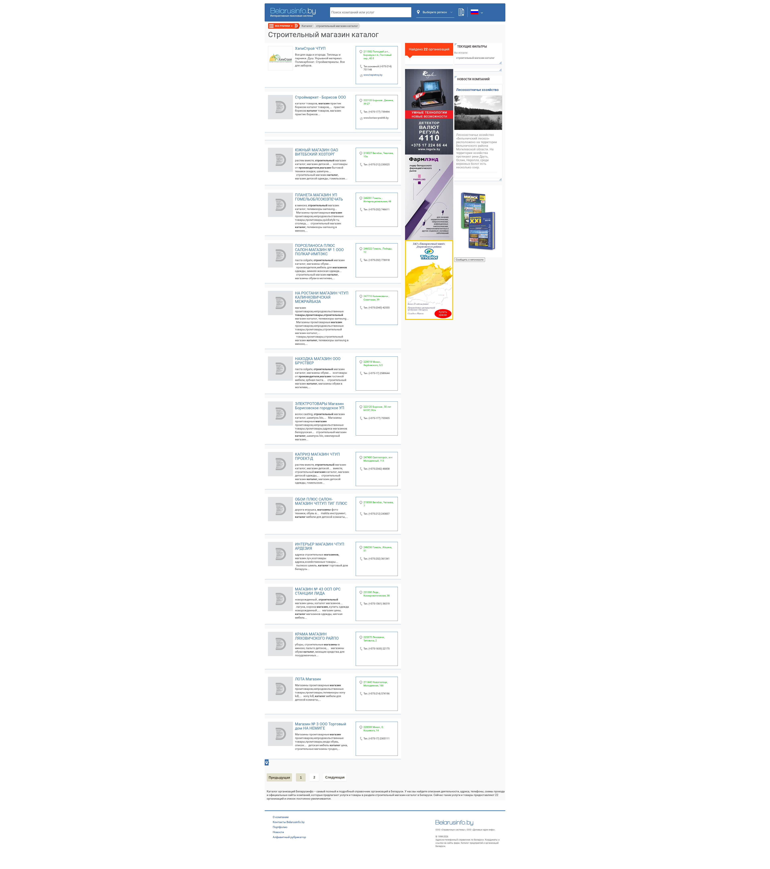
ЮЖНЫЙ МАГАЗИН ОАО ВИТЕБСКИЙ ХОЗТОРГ (316, 152)
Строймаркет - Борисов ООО (320, 97)
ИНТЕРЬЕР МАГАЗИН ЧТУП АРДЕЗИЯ (319, 546)
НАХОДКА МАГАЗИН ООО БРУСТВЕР (317, 360)
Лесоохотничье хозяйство (477, 89)
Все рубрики (283, 26)
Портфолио (280, 827)
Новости (278, 832)
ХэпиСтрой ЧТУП (310, 48)
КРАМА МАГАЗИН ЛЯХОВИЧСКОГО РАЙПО (317, 636)
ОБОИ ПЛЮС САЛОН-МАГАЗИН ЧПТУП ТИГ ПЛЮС (321, 501)
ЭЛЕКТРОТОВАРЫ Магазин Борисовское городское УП (319, 405)
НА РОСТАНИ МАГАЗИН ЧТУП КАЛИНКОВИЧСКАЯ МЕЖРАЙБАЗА (322, 297)
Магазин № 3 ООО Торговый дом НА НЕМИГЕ (320, 726)
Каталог (307, 25)
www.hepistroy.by (373, 74)
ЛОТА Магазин (308, 679)
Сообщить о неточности (469, 259)
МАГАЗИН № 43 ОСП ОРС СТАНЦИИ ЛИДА (317, 591)
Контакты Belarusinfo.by (289, 822)
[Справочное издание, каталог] (478, 221)
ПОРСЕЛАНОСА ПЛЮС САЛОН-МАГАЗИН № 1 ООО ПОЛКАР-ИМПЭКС (319, 249)
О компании (281, 817)
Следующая (334, 777)
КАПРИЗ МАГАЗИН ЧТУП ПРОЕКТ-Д (317, 456)
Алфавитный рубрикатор (289, 837)
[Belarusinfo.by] (293, 12)
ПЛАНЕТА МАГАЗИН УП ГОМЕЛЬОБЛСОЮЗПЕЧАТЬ (319, 197)
